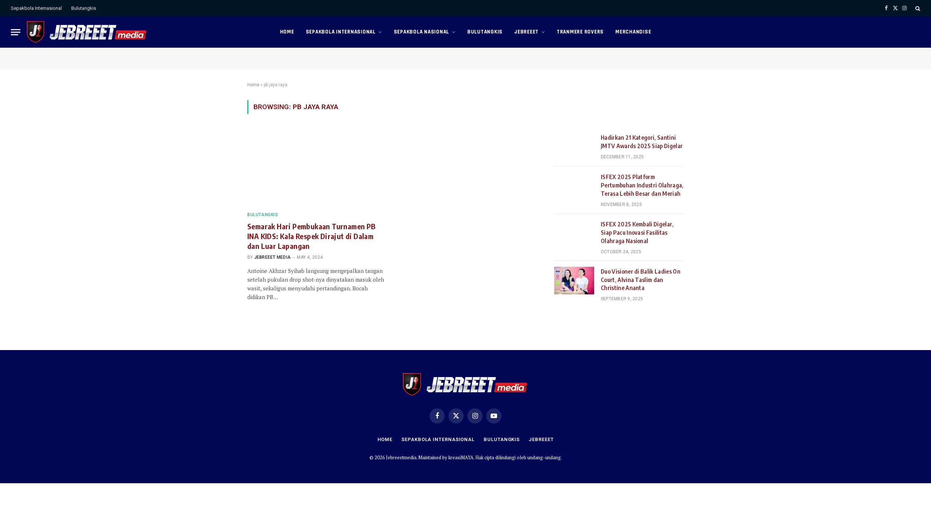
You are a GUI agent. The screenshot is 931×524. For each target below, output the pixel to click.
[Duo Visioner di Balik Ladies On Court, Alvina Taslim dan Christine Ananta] (574, 280)
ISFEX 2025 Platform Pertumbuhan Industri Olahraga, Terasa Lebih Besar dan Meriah (642, 185)
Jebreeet (526, 31)
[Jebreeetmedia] (87, 32)
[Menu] (15, 32)
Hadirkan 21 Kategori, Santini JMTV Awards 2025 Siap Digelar (642, 142)
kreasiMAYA (461, 457)
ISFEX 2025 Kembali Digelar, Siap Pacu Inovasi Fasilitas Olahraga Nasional (637, 233)
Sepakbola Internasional (36, 8)
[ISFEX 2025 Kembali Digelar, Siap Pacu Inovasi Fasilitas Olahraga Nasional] (574, 233)
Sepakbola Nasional (421, 31)
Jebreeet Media (272, 257)
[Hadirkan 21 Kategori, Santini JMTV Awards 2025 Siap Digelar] (574, 146)
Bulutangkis (83, 8)
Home (287, 31)
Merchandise (633, 31)
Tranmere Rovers (580, 31)
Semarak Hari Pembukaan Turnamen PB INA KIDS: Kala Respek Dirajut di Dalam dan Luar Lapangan (311, 236)
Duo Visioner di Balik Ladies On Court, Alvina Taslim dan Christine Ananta (640, 280)
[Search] (917, 8)
